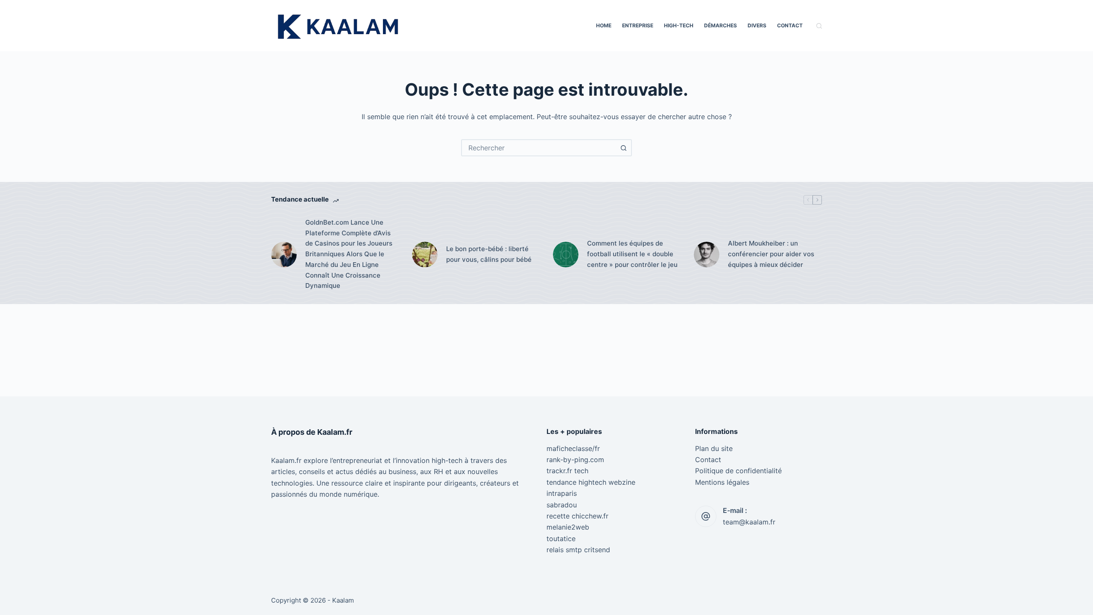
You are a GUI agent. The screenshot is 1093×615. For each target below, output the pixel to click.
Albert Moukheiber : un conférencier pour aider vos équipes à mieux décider (771, 254)
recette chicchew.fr (577, 516)
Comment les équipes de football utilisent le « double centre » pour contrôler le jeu (632, 254)
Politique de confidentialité (738, 470)
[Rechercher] (819, 26)
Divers (757, 25)
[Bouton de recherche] (623, 147)
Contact (790, 25)
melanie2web (567, 527)
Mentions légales (722, 482)
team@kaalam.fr (749, 522)
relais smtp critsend (578, 549)
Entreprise (637, 25)
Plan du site (714, 448)
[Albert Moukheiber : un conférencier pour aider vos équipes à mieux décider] (706, 254)
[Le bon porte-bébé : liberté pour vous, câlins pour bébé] (425, 254)
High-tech (678, 25)
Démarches (720, 25)
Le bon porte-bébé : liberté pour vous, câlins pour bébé (489, 254)
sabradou (561, 505)
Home (603, 25)
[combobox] (539, 147)
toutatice (561, 538)
